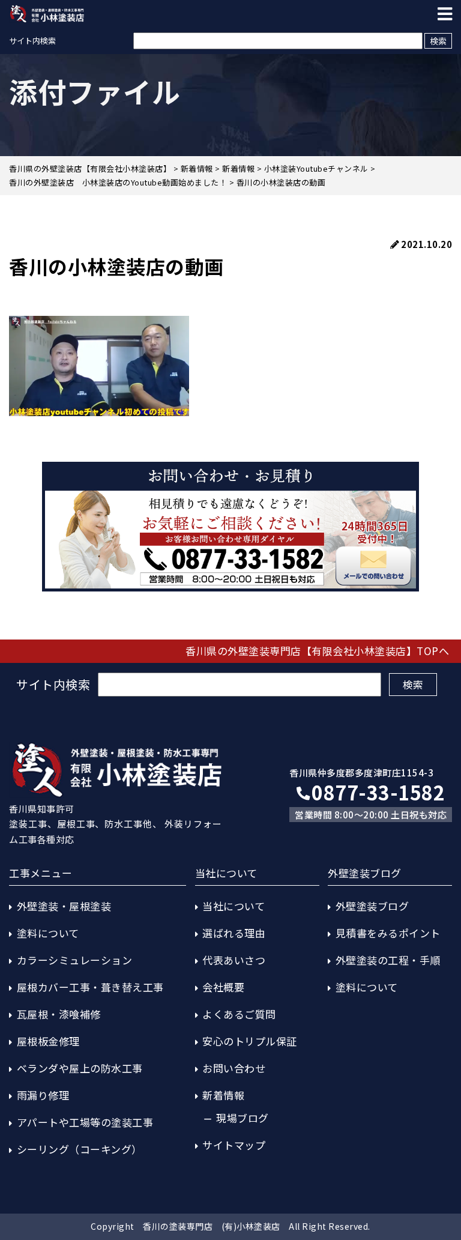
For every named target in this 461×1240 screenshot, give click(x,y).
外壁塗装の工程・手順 (388, 959)
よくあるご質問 (239, 1013)
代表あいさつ (233, 959)
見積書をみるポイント (388, 932)
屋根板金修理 (48, 1040)
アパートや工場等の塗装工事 (85, 1122)
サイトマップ (233, 1144)
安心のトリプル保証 (249, 1040)
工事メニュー (40, 872)
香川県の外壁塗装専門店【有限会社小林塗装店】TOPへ (317, 650)
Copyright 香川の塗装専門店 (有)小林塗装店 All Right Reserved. (230, 1226)
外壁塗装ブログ (372, 905)
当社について (233, 905)
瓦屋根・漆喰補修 (59, 1013)
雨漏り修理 (43, 1094)
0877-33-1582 (378, 792)
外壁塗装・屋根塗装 (64, 905)
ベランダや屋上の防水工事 (80, 1067)
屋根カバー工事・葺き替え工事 (90, 986)
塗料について (48, 932)
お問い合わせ (233, 1067)
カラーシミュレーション (75, 959)
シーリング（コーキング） (79, 1149)
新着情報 (223, 1094)
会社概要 (223, 986)
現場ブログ (242, 1117)
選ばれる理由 (233, 932)
